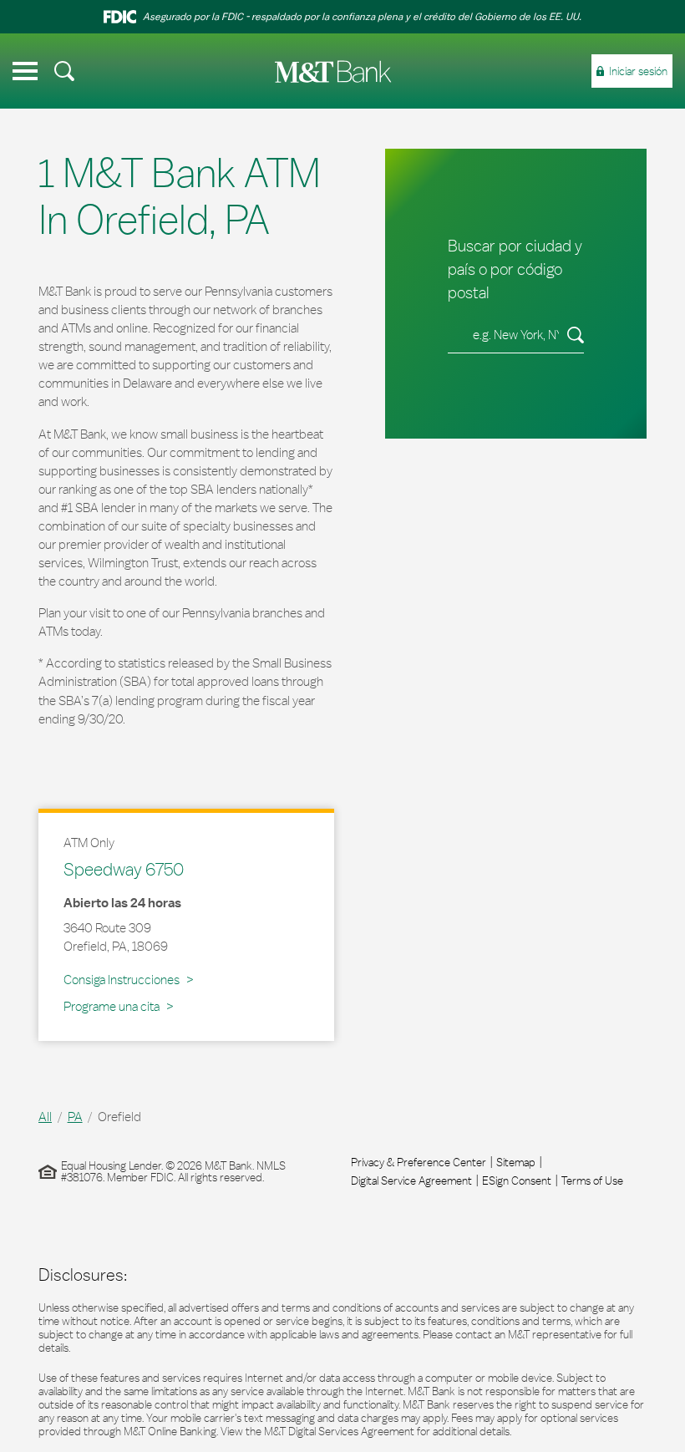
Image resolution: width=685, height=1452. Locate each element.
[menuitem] (64, 71)
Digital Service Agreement (411, 1180)
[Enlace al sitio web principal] (333, 71)
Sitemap (515, 1162)
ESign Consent (516, 1180)
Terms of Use (592, 1180)
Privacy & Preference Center (418, 1162)
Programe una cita (111, 1006)
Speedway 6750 (123, 869)
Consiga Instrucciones (124, 979)
